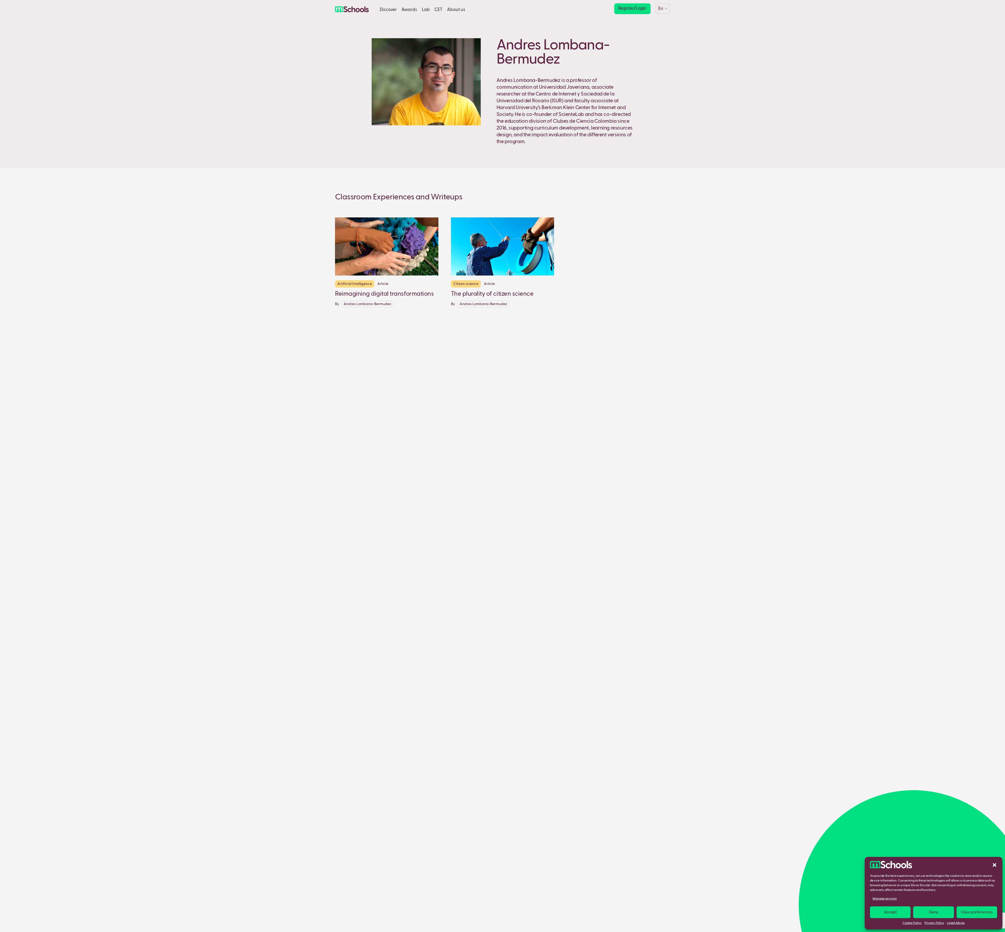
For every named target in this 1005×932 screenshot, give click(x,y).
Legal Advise (956, 923)
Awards (409, 10)
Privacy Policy (934, 923)
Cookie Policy (912, 923)
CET (438, 10)
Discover (388, 10)
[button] (994, 864)
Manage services (885, 898)
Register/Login (632, 8)
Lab (426, 10)
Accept (890, 912)
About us (456, 10)
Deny (933, 912)
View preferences (977, 912)
